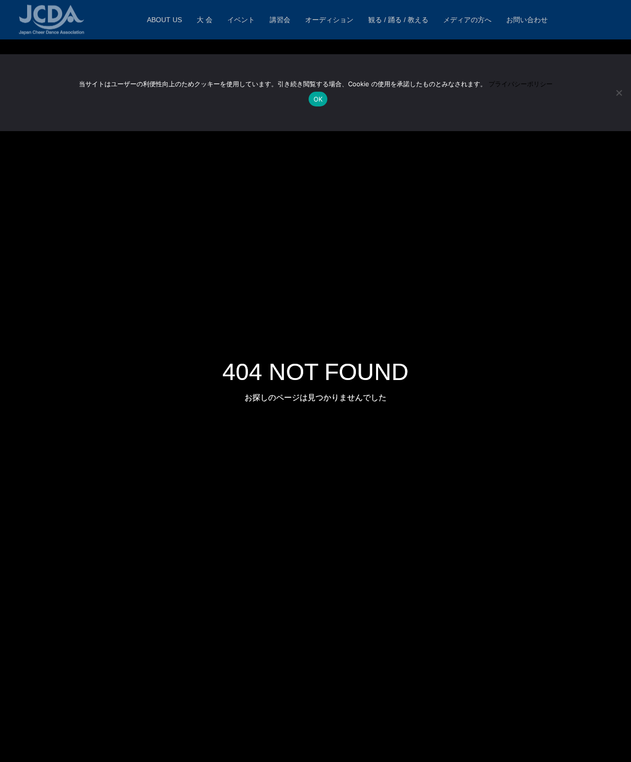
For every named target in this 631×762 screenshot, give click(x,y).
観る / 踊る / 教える (398, 20)
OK (318, 99)
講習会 (280, 20)
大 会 (204, 20)
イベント (241, 20)
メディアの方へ (467, 20)
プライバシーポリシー (521, 84)
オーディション (329, 20)
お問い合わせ (527, 20)
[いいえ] (619, 93)
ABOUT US (164, 20)
